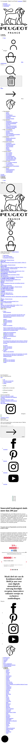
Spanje (7, 724)
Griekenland (8, 686)
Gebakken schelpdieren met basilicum (9, 397)
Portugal (8, 714)
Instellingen (3, 175)
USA (7, 726)
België (7, 671)
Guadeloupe (8, 688)
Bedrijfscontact (6, 657)
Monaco (8, 706)
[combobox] (7, 64)
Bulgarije (8, 672)
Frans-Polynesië (9, 683)
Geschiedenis (6, 6)
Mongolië (8, 707)
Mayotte (8, 705)
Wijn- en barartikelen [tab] (7, 256)
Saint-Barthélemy (9, 718)
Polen (7, 713)
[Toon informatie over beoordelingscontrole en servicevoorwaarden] (25, 552)
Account (2, 174)
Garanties (5, 660)
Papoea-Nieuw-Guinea (11, 712)
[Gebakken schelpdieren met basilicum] (7, 396)
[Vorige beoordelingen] (2, 562)
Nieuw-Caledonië (10, 708)
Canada (7, 673)
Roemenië (8, 716)
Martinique (8, 703)
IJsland (7, 691)
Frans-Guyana (9, 682)
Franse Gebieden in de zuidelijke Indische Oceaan (16, 684)
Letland (7, 699)
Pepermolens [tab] (6, 255)
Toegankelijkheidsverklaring (9, 665)
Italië (7, 695)
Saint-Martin (8, 719)
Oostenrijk (8, 711)
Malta (7, 702)
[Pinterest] (13, 623)
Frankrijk (8, 680)
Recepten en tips (6, 4)
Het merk (5, 3)
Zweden (8, 730)
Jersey (7, 696)
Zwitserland (8, 731)
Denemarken (8, 675)
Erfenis (4, 383)
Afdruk (4, 661)
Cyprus (7, 674)
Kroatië (7, 697)
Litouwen (8, 700)
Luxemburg (8, 701)
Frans (4, 38)
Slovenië (8, 722)
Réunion (8, 717)
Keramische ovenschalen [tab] (8, 257)
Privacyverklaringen (7, 663)
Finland (7, 679)
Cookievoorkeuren (7, 666)
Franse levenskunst (7, 382)
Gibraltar (8, 685)
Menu (2, 88)
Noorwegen (8, 709)
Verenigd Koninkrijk (10, 728)
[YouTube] (13, 643)
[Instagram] (13, 633)
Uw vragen (5, 658)
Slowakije (8, 723)
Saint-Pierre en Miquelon (11, 720)
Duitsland (8, 677)
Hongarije (8, 690)
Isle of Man (8, 694)
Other (7, 733)
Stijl (4, 379)
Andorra (8, 669)
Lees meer (3, 398)
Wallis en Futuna (9, 729)
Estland (7, 678)
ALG (4, 662)
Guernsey (8, 689)
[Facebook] (13, 612)
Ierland (7, 692)
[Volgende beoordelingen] (26, 562)
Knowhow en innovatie (8, 380)
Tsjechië (8, 725)
